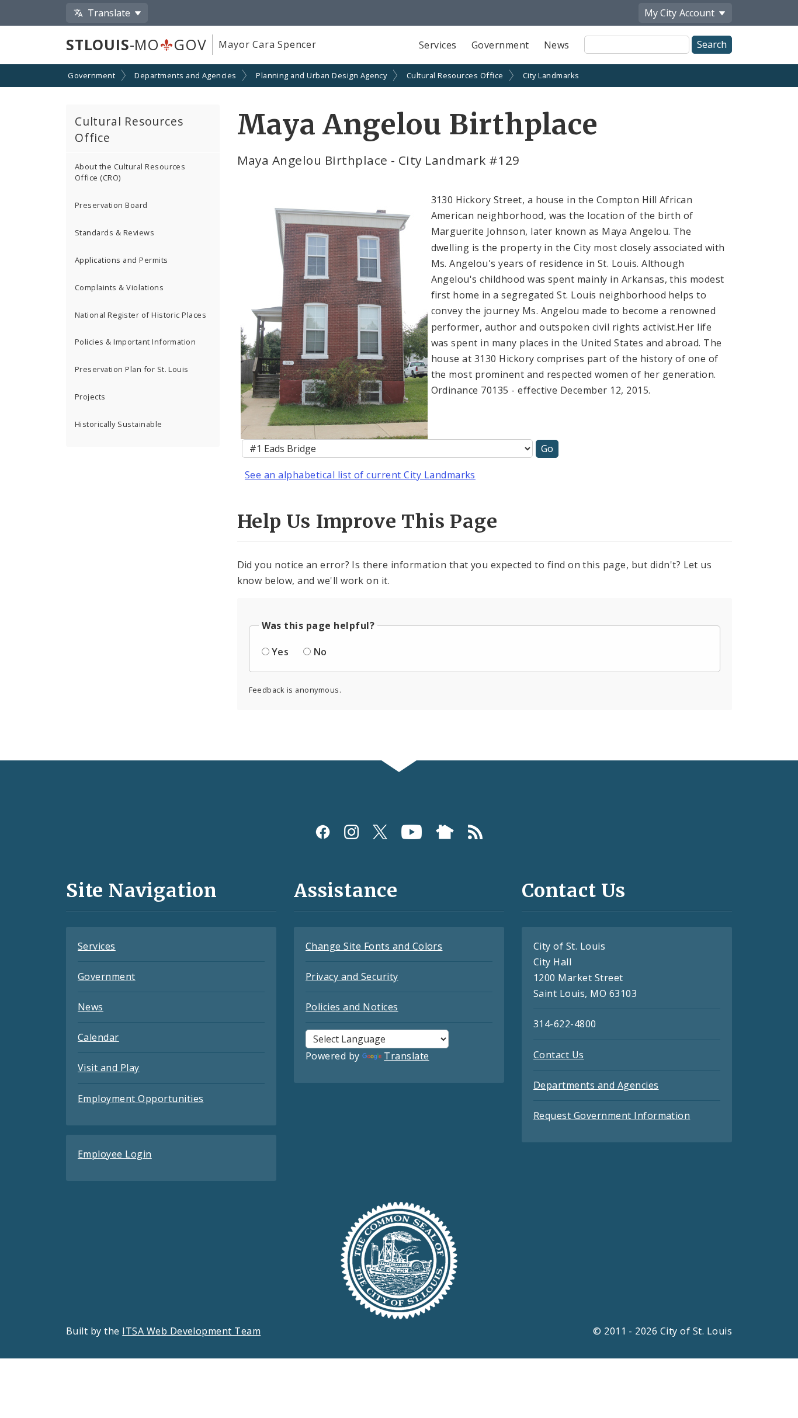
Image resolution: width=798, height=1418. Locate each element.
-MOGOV (136, 44)
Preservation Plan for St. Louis (132, 369)
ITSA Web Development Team (191, 1331)
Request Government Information (611, 1115)
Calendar (98, 1037)
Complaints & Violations (119, 287)
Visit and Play (109, 1067)
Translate (406, 1055)
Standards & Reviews (114, 232)
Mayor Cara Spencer (267, 44)
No (320, 651)
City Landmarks (551, 75)
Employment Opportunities (141, 1098)
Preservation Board (111, 205)
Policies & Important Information (135, 341)
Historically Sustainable (118, 424)
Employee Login (115, 1154)
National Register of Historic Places (140, 315)
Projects (90, 396)
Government (500, 45)
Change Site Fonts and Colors (374, 946)
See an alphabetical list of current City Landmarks (360, 474)
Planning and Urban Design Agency (321, 75)
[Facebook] (322, 832)
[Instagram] (351, 832)
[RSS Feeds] (475, 832)
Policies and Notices (352, 1006)
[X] (380, 832)
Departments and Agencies (185, 75)
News (557, 45)
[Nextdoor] (445, 832)
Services (438, 45)
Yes (280, 651)
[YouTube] (411, 832)
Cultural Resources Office (455, 75)
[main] (399, 413)
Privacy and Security (352, 976)
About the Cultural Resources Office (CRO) (130, 172)
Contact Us (558, 1054)
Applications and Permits (121, 260)
